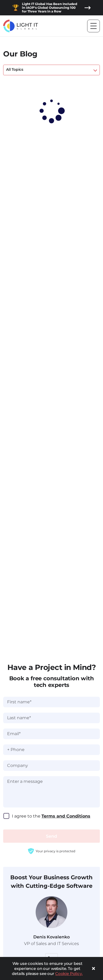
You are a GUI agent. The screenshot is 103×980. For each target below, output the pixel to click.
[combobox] (51, 70)
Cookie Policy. (69, 973)
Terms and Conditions (65, 816)
